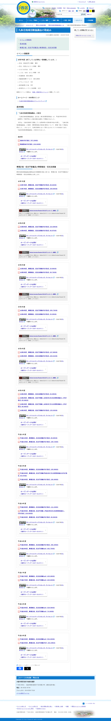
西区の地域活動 (41, 25)
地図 (67, 706)
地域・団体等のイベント (40, 92)
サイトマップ (82, 1)
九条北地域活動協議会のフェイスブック (32, 101)
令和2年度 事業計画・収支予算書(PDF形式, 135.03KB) (38, 410)
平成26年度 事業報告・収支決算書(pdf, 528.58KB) (37, 607)
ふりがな (82, 8)
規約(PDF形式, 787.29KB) (29, 140)
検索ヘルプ (89, 14)
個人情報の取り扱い (46, 706)
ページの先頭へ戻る (90, 703)
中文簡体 (59, 8)
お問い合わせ (91, 1)
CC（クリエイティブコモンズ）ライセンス (39, 149)
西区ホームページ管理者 (79, 706)
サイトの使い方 (21, 706)
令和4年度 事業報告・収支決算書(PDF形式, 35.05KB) (38, 314)
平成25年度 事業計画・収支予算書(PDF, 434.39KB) (37, 643)
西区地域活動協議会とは (56, 25)
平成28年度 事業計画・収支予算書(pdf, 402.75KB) (37, 548)
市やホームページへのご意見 (25, 708)
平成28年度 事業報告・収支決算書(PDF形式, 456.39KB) (39, 545)
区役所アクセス (41, 708)
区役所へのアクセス (32, 14)
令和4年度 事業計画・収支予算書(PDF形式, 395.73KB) (38, 310)
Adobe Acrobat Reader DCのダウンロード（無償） (43, 210)
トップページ (19, 25)
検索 (84, 14)
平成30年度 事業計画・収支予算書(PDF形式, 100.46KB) (39, 479)
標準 (73, 11)
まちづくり (29, 25)
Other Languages (71, 8)
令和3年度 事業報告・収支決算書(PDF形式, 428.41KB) (38, 356)
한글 (64, 8)
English (54, 8)
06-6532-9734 (25, 687)
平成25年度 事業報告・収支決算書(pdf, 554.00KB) (37, 639)
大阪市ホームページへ (39, 1)
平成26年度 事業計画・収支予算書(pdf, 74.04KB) (37, 611)
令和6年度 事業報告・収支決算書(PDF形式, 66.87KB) (38, 230)
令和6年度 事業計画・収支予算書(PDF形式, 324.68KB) (38, 226)
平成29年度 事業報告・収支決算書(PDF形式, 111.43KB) (39, 507)
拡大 (70, 11)
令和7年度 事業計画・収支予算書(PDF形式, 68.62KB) (38, 185)
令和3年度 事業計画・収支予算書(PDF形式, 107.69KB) (38, 352)
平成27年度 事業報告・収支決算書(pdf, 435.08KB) (37, 576)
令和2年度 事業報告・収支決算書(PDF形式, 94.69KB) (38, 394)
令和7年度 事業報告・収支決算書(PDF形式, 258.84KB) (38, 188)
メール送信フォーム (22, 693)
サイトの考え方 (33, 706)
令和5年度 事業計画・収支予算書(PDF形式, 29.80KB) (38, 268)
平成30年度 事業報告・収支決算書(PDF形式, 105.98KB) (39, 469)
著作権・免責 (59, 706)
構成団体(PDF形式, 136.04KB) (30, 144)
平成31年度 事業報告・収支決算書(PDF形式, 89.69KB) (38, 438)
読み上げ (91, 8)
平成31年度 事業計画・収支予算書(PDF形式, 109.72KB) (39, 441)
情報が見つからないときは (83, 35)
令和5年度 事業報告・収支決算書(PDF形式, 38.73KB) (38, 272)
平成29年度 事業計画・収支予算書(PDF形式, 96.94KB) (38, 517)
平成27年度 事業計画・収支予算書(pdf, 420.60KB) (37, 580)
